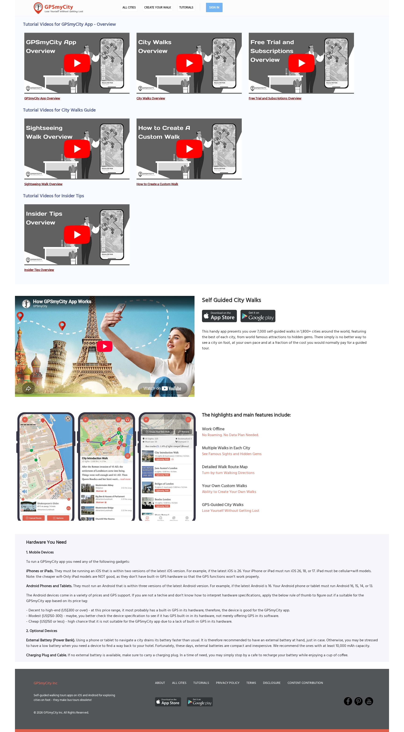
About (160, 683)
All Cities (129, 7)
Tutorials (186, 7)
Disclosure (272, 683)
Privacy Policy (227, 683)
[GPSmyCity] (58, 8)
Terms (251, 683)
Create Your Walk (157, 7)
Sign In (214, 7)
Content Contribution (305, 683)
